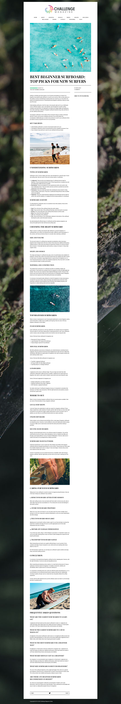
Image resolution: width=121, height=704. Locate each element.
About (42, 17)
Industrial (72, 19)
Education (85, 17)
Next (67, 693)
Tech (80, 19)
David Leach (78, 87)
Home (35, 17)
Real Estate (45, 19)
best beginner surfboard (38, 89)
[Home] (60, 9)
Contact (62, 19)
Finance (60, 17)
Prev (32, 693)
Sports (54, 19)
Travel (68, 17)
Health (76, 17)
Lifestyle (51, 17)
